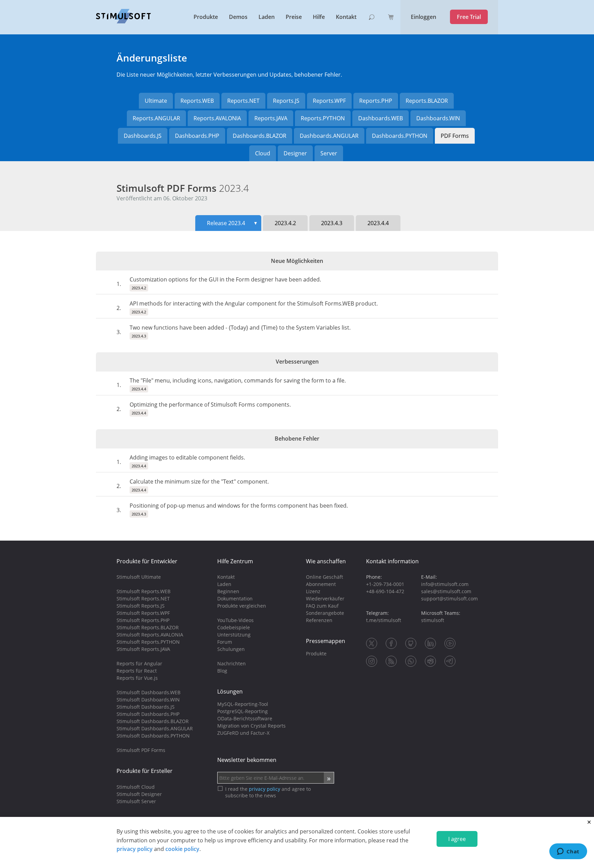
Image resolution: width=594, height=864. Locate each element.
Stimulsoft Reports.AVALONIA (150, 634)
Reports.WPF (329, 100)
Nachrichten (231, 663)
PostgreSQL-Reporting (242, 711)
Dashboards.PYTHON (399, 136)
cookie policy (182, 849)
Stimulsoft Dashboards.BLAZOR (153, 721)
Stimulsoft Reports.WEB (143, 591)
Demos (238, 17)
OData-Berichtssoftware (244, 718)
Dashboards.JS (143, 136)
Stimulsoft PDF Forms (183, 188)
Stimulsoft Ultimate (139, 577)
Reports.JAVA (270, 118)
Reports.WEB (197, 100)
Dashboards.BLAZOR (259, 136)
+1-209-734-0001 (385, 584)
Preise (294, 17)
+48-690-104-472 (385, 591)
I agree (457, 839)
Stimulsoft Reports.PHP (143, 620)
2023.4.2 (285, 223)
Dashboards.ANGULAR (329, 136)
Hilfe (319, 17)
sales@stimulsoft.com (446, 591)
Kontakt (346, 17)
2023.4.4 (378, 223)
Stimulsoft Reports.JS (141, 605)
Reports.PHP (375, 100)
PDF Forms (455, 136)
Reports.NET (243, 100)
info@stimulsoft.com (445, 584)
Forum (224, 642)
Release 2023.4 (232, 223)
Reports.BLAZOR (427, 100)
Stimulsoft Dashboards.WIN (148, 699)
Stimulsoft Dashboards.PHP (148, 714)
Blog (222, 670)
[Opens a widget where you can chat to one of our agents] (568, 852)
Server (328, 153)
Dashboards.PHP (197, 136)
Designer (295, 153)
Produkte (206, 17)
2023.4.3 (331, 223)
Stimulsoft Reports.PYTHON (148, 642)
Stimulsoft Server (136, 801)
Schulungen (231, 649)
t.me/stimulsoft (383, 620)
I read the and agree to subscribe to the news (268, 792)
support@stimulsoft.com (449, 598)
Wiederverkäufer (325, 598)
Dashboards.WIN (438, 118)
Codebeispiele (233, 627)
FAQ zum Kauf (322, 605)
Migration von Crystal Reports (251, 725)
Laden (266, 17)
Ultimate (156, 100)
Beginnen (228, 591)
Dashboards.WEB (380, 118)
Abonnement (321, 584)
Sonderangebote (325, 613)
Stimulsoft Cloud (136, 787)
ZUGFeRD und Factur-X (243, 733)
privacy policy (135, 849)
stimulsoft (432, 620)
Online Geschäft (324, 577)
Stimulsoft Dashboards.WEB (148, 692)
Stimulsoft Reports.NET (143, 598)
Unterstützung (234, 634)
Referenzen (319, 620)
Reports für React (137, 670)
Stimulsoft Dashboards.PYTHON (153, 735)
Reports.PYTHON (323, 118)
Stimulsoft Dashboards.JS (146, 707)
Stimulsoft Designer (139, 794)
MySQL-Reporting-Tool (242, 704)
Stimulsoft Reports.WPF (143, 613)
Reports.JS (286, 100)
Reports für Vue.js (137, 678)
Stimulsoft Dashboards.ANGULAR (155, 728)
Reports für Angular (139, 663)
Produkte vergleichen (241, 605)
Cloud (262, 153)
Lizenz (313, 591)
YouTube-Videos (235, 620)
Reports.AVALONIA (217, 118)
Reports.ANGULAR (156, 118)
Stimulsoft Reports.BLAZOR (148, 627)
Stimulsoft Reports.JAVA (143, 649)
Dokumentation (235, 598)
